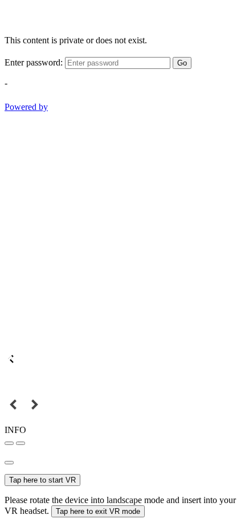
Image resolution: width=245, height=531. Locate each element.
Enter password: (34, 62)
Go (182, 63)
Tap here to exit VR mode (98, 511)
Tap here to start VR (42, 480)
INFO (15, 430)
